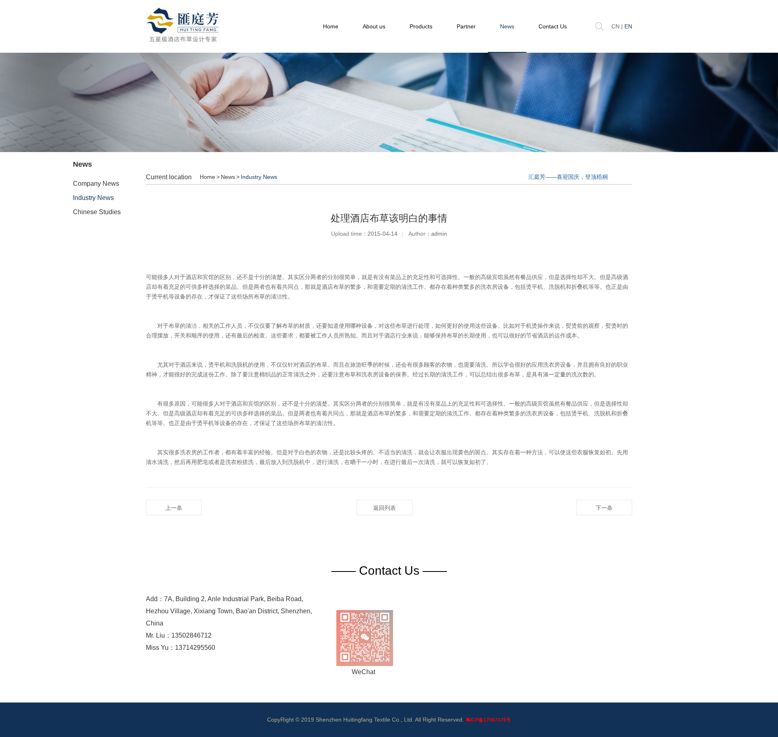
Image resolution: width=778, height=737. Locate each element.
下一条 (604, 508)
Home (330, 26)
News (507, 26)
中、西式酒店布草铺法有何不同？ (565, 177)
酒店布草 (333, 287)
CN (615, 26)
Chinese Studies (97, 211)
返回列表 (384, 508)
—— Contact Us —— (389, 570)
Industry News (93, 197)
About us (374, 26)
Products (421, 26)
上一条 (173, 508)
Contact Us (553, 26)
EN (628, 26)
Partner (466, 26)
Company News (96, 183)
